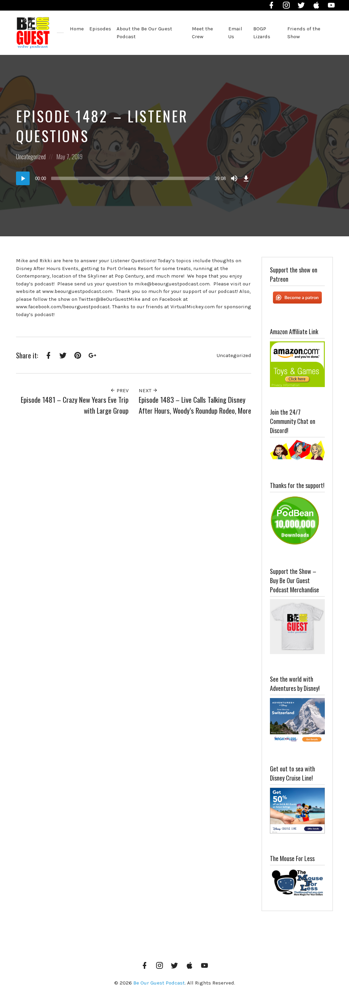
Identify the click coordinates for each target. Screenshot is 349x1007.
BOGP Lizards (261, 33)
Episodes (100, 29)
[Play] (23, 178)
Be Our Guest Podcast (159, 983)
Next (146, 390)
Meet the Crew (202, 33)
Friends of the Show (303, 33)
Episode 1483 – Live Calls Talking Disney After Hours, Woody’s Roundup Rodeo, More (195, 405)
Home (77, 29)
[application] (133, 178)
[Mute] (234, 178)
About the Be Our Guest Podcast (144, 33)
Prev (121, 390)
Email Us (235, 33)
